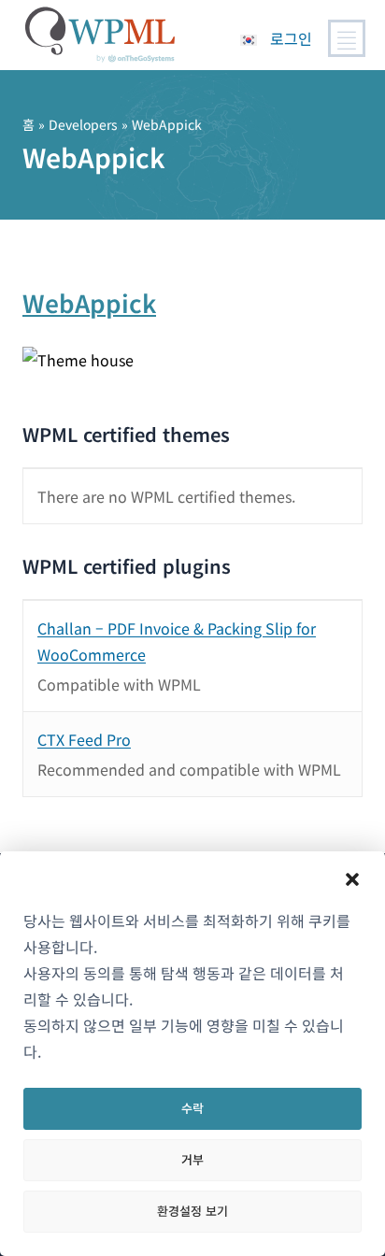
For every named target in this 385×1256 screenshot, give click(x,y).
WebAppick (89, 302)
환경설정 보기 (192, 1211)
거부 (192, 1159)
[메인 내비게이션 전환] (346, 38)
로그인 (291, 38)
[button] (352, 879)
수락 (192, 1108)
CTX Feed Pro (84, 739)
